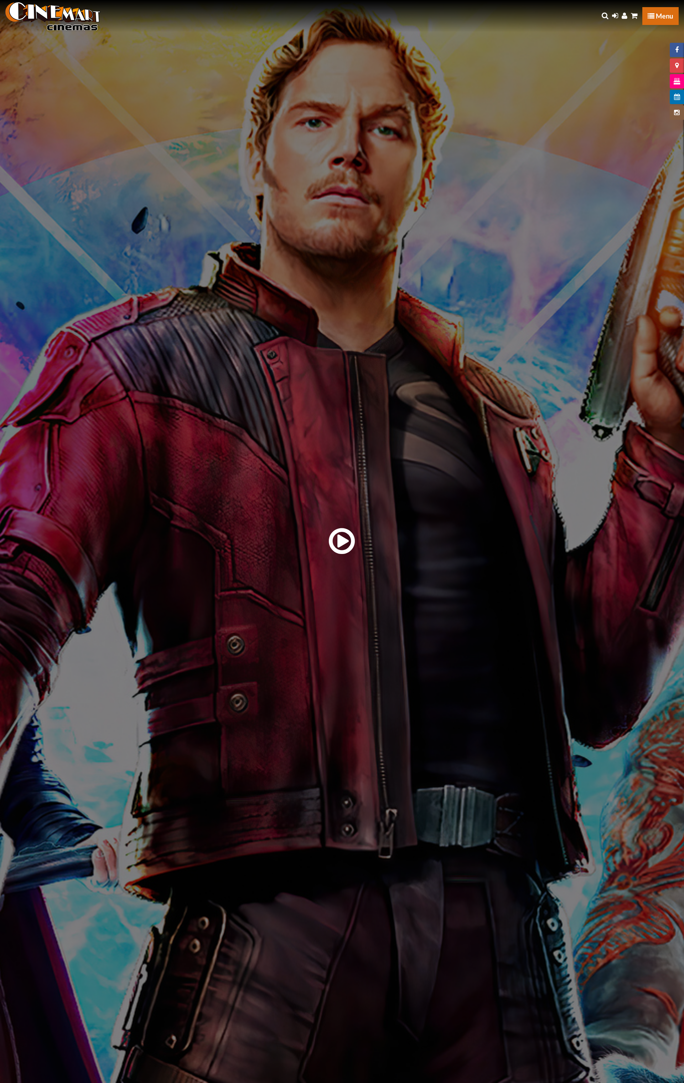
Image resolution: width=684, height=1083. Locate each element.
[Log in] (615, 15)
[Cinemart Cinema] (52, 16)
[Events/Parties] (677, 81)
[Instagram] (677, 113)
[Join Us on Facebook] (677, 50)
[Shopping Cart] (634, 15)
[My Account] (624, 15)
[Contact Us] (677, 65)
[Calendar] (677, 97)
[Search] (605, 15)
